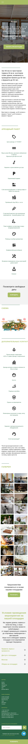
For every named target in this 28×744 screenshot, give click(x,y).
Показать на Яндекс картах (8, 715)
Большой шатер (5, 698)
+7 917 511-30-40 (5, 710)
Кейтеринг (4, 702)
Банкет (3, 682)
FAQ (2, 687)
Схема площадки (5, 696)
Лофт (3, 701)
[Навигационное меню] (3, 2)
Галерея (3, 704)
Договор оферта (5, 689)
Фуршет (3, 683)
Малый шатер (5, 699)
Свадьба (3, 686)
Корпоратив (4, 685)
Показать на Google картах (8, 717)
